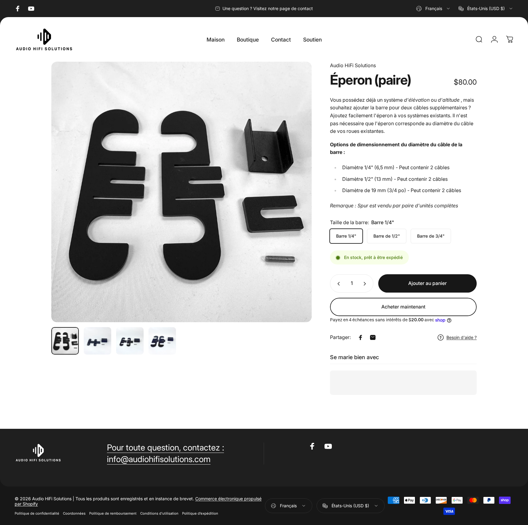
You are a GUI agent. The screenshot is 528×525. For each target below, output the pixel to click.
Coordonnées (74, 513)
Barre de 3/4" (431, 236)
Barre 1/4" (346, 236)
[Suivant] (295, 205)
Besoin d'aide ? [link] (461, 337)
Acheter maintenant (403, 307)
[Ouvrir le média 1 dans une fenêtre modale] (181, 192)
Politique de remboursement (113, 513)
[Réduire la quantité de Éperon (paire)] (337, 284)
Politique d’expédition (200, 513)
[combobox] (433, 8)
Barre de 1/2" (386, 236)
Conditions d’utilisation (159, 513)
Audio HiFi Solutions (353, 65)
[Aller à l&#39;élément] (65, 341)
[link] (165, 448)
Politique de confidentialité (37, 513)
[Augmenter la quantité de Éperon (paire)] (366, 284)
